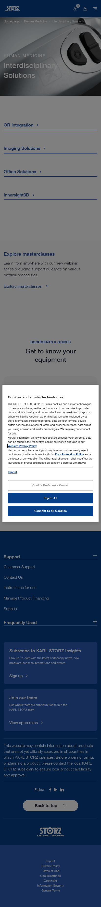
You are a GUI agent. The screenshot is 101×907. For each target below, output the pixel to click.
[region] (50, 453)
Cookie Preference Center (50, 485)
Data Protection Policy (69, 454)
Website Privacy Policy (22, 445)
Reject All (50, 498)
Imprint (12, 472)
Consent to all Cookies (50, 510)
